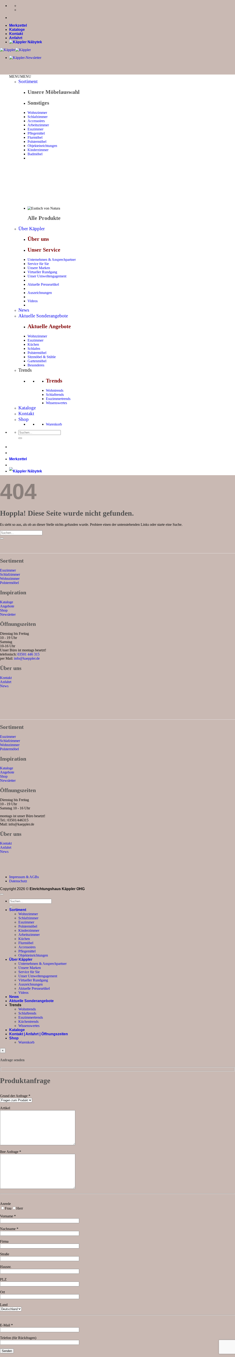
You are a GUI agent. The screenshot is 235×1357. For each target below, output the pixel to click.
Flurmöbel (35, 137)
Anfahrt (15, 38)
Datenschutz (18, 881)
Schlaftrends (55, 395)
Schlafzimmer (38, 117)
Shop (23, 419)
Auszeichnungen (40, 293)
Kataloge (17, 30)
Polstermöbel (37, 142)
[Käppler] (15, 50)
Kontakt (16, 34)
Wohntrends (54, 390)
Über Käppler (31, 228)
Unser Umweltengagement (47, 276)
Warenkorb (54, 424)
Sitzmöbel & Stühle (42, 357)
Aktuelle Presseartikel (43, 284)
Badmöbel (35, 154)
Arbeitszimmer (38, 125)
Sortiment (28, 81)
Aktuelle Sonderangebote (43, 316)
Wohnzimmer (37, 113)
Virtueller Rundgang (42, 272)
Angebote (7, 606)
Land (4, 1305)
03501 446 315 (28, 654)
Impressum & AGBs (24, 877)
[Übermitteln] (20, 438)
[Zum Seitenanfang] (2, 894)
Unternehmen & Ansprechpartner (52, 260)
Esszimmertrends (58, 399)
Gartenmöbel (37, 361)
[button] (20, 76)
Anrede (5, 1204)
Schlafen (34, 349)
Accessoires (36, 121)
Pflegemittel (36, 133)
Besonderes (36, 365)
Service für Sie (38, 264)
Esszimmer (35, 129)
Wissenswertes (56, 403)
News (23, 310)
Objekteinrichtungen (42, 146)
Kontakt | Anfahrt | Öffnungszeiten (38, 1034)
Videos (33, 301)
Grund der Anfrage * (15, 1096)
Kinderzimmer (38, 150)
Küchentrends (28, 1022)
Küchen (33, 344)
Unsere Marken (39, 268)
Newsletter (8, 614)
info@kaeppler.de (27, 658)
